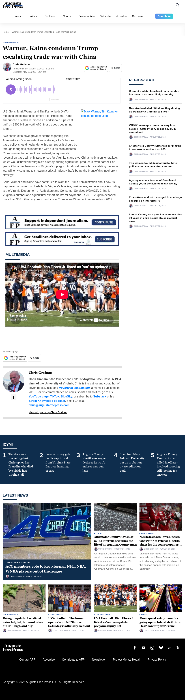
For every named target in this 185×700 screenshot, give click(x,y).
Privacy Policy (157, 659)
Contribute (164, 16)
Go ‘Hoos (50, 16)
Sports (67, 16)
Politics (33, 16)
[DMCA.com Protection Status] (171, 690)
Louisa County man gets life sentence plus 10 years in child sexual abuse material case (155, 218)
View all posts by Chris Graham (48, 412)
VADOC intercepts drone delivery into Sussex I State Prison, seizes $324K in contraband (152, 129)
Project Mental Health (127, 659)
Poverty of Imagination (74, 387)
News (17, 16)
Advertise (121, 16)
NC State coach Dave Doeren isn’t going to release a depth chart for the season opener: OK (159, 542)
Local (99, 533)
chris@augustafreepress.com (49, 405)
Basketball (13, 562)
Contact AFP (27, 659)
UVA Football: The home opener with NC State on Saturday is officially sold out (69, 622)
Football (26, 562)
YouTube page (39, 396)
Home (6, 32)
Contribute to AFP (73, 659)
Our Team (137, 16)
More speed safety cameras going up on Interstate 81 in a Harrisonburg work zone (160, 622)
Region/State (12, 43)
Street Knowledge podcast (47, 400)
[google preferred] (96, 68)
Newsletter (99, 659)
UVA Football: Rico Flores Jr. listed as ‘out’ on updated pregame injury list (115, 622)
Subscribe (105, 16)
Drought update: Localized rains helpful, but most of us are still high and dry (23, 622)
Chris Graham (40, 373)
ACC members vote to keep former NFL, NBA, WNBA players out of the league (46, 569)
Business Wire (87, 16)
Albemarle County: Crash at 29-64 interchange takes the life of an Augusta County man (115, 540)
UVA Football (148, 533)
